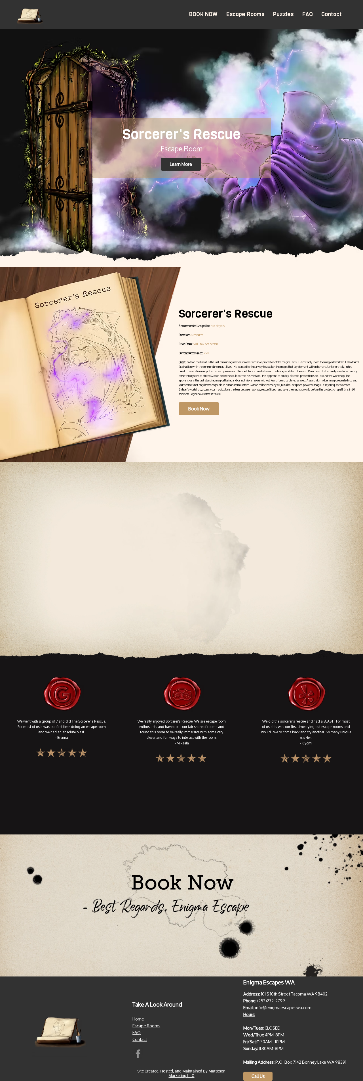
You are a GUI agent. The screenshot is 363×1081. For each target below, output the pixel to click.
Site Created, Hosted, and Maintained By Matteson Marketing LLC (181, 1073)
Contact (139, 1039)
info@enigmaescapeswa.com (283, 1007)
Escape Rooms (146, 1025)
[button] (245, 14)
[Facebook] (137, 1053)
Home (138, 1019)
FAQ (136, 1032)
